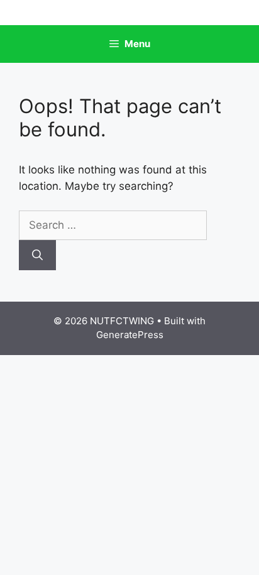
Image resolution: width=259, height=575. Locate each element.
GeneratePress (129, 335)
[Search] (37, 255)
